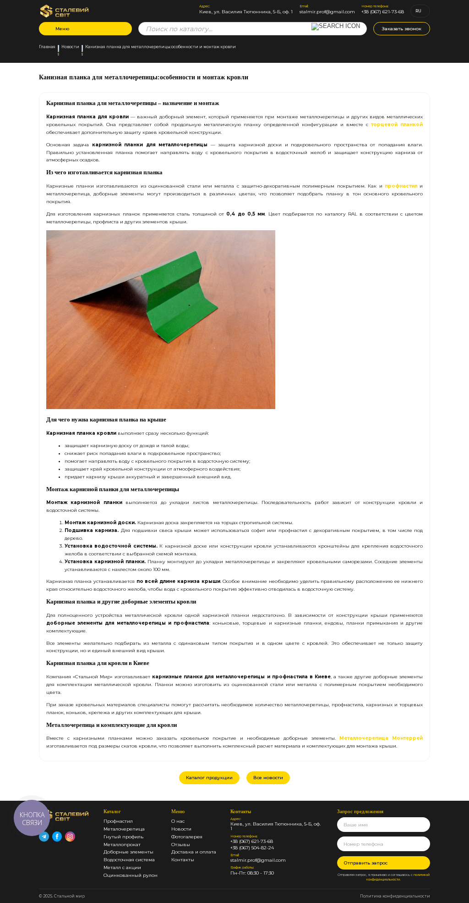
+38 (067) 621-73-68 (382, 12)
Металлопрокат (122, 844)
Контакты (182, 859)
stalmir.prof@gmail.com (327, 12)
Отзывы (180, 844)
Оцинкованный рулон (131, 875)
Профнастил (118, 821)
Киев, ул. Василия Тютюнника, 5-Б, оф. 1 (246, 12)
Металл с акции (122, 867)
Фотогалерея (186, 836)
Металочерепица (124, 828)
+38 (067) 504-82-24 (252, 848)
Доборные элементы (128, 851)
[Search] (336, 31)
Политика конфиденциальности (395, 896)
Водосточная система (129, 859)
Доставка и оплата (193, 851)
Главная (47, 47)
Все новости (268, 777)
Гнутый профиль (123, 836)
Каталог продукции (209, 777)
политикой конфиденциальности (398, 877)
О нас (178, 821)
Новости (70, 47)
